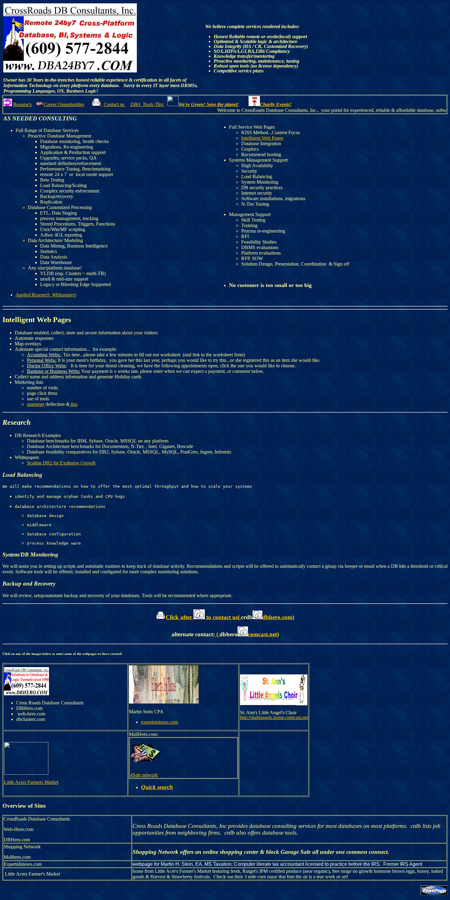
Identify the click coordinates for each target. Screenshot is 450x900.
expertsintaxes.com (159, 722)
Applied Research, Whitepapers (46, 294)
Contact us (115, 104)
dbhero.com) (278, 617)
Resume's (22, 104)
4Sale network (144, 774)
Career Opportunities (64, 104)
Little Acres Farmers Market (31, 782)
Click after (179, 617)
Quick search (157, 787)
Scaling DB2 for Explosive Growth (61, 462)
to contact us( (222, 617)
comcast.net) (263, 634)
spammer (35, 404)
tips (73, 404)
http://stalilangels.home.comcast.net (274, 717)
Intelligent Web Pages (262, 138)
